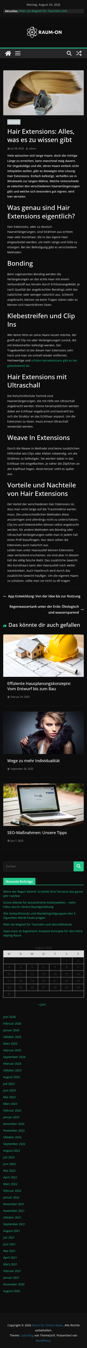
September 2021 (14, 1224)
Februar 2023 (12, 1110)
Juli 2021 (9, 1237)
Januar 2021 (11, 1278)
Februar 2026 (12, 1023)
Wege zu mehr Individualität (33, 760)
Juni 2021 (9, 1244)
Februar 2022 (12, 1191)
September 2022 (14, 1144)
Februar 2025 (12, 1050)
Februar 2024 (12, 1064)
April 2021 (10, 1257)
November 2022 (14, 1130)
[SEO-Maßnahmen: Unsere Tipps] (43, 786)
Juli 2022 (9, 1157)
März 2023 (10, 1104)
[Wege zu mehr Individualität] (43, 714)
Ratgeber (14, 122)
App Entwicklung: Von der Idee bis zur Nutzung (44, 596)
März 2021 (10, 1264)
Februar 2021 (12, 1271)
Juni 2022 (9, 1164)
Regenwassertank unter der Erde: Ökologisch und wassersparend (44, 609)
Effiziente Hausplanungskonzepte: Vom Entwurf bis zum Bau (39, 686)
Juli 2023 (9, 1084)
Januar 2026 (11, 1030)
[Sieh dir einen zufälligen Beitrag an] (79, 53)
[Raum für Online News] (8, 53)
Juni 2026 (9, 1017)
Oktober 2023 (12, 1070)
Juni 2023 (9, 1090)
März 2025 (10, 1043)
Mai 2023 (9, 1097)
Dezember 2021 (13, 1204)
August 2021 (11, 1231)
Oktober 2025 (12, 1037)
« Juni (42, 1004)
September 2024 (14, 1057)
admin (32, 148)
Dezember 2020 (13, 1284)
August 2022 (11, 1150)
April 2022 (10, 1177)
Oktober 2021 (12, 1217)
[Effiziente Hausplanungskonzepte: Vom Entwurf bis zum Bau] (43, 637)
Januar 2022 (11, 1197)
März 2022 (10, 1184)
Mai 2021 (9, 1251)
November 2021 (14, 1211)
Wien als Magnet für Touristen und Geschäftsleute (37, 924)
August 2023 (11, 1077)
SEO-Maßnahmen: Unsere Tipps (37, 832)
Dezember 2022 (13, 1124)
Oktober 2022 (12, 1137)
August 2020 (11, 1291)
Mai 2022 (9, 1171)
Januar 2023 (11, 1117)
